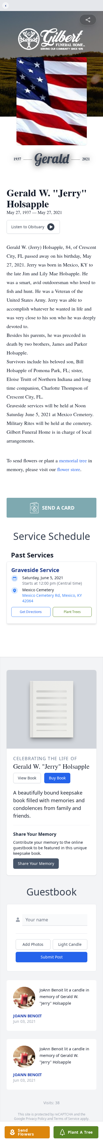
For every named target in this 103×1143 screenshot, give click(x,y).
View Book (27, 778)
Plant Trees (72, 611)
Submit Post (52, 957)
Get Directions (31, 611)
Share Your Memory (36, 863)
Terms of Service (66, 1118)
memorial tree (73, 460)
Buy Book (57, 778)
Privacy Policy (36, 1118)
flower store (68, 469)
